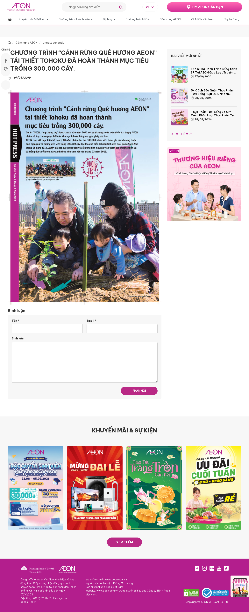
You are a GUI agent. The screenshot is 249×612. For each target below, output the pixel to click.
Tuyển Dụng (231, 19)
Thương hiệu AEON (137, 19)
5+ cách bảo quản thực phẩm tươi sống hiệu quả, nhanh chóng (212, 94)
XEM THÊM (124, 542)
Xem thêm (179, 134)
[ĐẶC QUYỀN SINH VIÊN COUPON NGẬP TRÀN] (35, 488)
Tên (15, 320)
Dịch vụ (107, 19)
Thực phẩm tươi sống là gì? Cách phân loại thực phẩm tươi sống (213, 115)
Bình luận (18, 338)
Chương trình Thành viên (74, 19)
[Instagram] (204, 568)
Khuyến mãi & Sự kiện (32, 19)
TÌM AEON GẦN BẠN (207, 7)
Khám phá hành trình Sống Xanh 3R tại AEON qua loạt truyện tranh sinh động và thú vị (214, 72)
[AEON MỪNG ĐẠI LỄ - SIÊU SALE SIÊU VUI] (95, 488)
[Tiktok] (226, 568)
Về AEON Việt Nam (202, 19)
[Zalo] (212, 568)
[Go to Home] (9, 42)
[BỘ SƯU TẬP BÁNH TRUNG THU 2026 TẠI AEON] (154, 488)
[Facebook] (197, 568)
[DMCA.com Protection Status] (191, 593)
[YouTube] (219, 568)
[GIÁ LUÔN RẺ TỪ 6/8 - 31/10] (213, 488)
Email (91, 320)
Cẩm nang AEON (170, 19)
